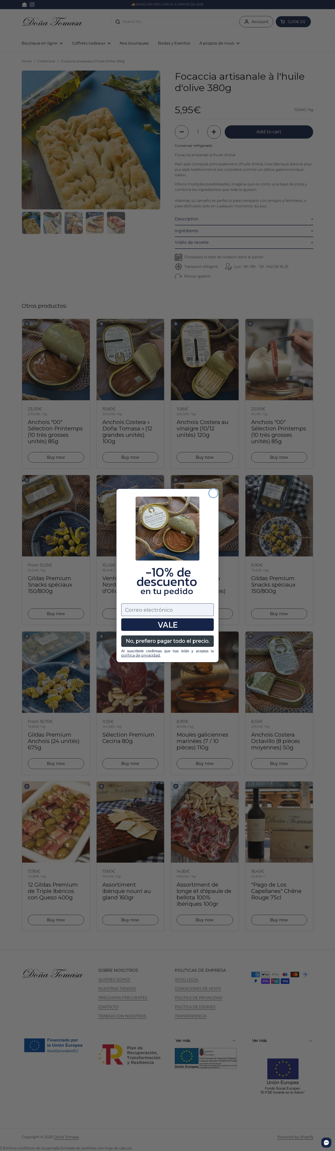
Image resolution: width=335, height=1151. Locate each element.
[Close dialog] (213, 493)
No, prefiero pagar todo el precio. (167, 641)
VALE (167, 624)
